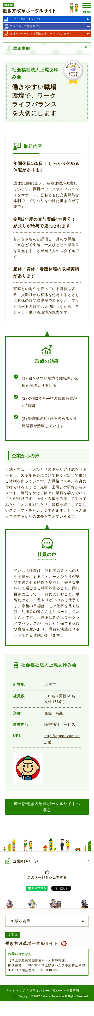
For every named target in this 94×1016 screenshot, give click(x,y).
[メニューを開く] (87, 48)
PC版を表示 (19, 921)
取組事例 (21, 48)
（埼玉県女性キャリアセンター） (41, 33)
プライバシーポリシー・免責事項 (54, 990)
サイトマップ (15, 990)
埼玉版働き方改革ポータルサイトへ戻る (47, 806)
